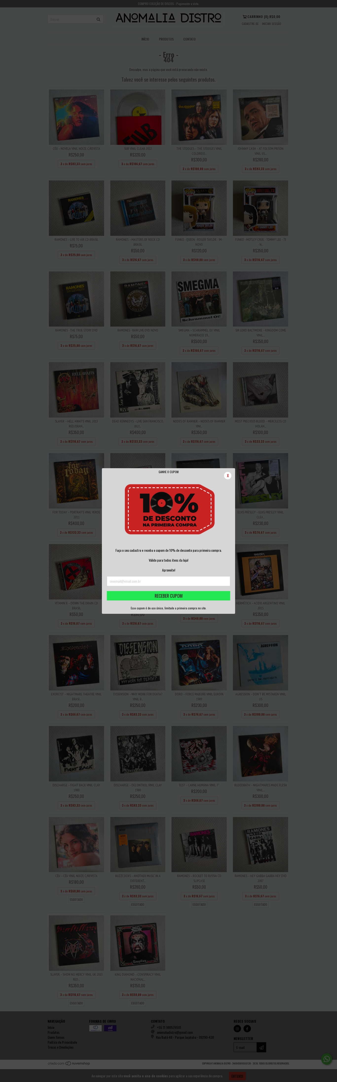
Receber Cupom (169, 596)
